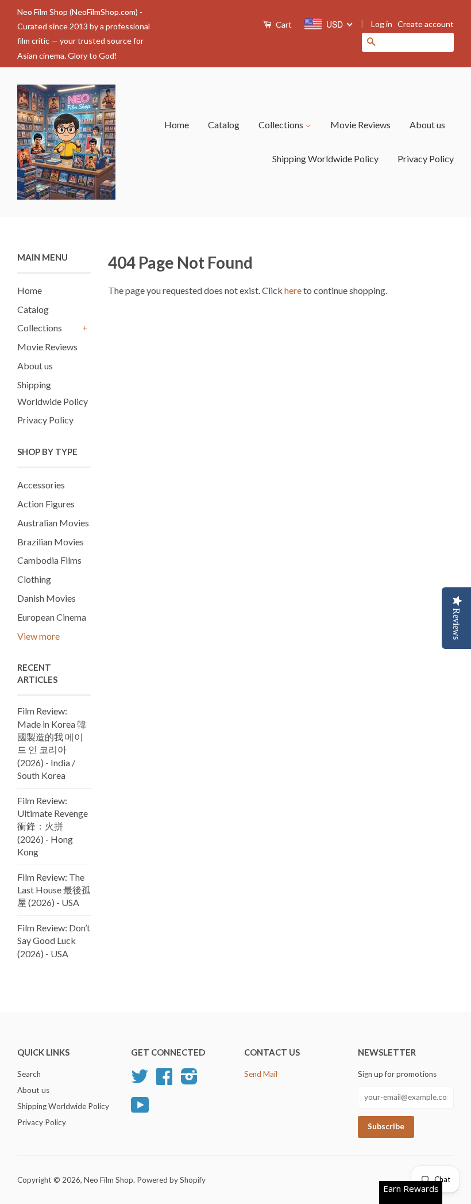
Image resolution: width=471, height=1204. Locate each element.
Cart (283, 24)
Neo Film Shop (108, 1179)
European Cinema (51, 616)
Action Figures (46, 503)
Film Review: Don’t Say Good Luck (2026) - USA (53, 940)
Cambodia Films (49, 560)
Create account (425, 24)
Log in (381, 24)
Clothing (34, 579)
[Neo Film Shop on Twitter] (139, 1080)
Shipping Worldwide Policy (325, 158)
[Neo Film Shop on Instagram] (189, 1080)
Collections (281, 124)
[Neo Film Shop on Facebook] (164, 1080)
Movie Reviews (360, 124)
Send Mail (260, 1074)
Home (176, 124)
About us (427, 124)
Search (29, 1074)
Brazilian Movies (50, 541)
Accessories (41, 484)
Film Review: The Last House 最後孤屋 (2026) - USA (54, 890)
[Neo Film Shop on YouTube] (140, 1109)
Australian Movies (53, 522)
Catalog (224, 124)
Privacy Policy (425, 158)
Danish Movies (46, 598)
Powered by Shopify (171, 1179)
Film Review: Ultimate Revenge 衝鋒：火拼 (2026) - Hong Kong (52, 826)
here (293, 290)
